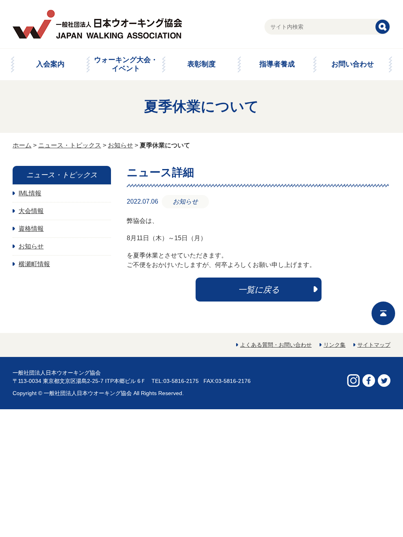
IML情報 (29, 193)
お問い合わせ (352, 64)
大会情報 (31, 211)
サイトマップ (373, 345)
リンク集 (335, 345)
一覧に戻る (258, 289)
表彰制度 (201, 64)
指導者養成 (277, 64)
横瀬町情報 (34, 264)
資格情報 (31, 228)
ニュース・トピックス (69, 145)
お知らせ (120, 145)
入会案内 (50, 64)
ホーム (22, 145)
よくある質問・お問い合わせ (276, 345)
